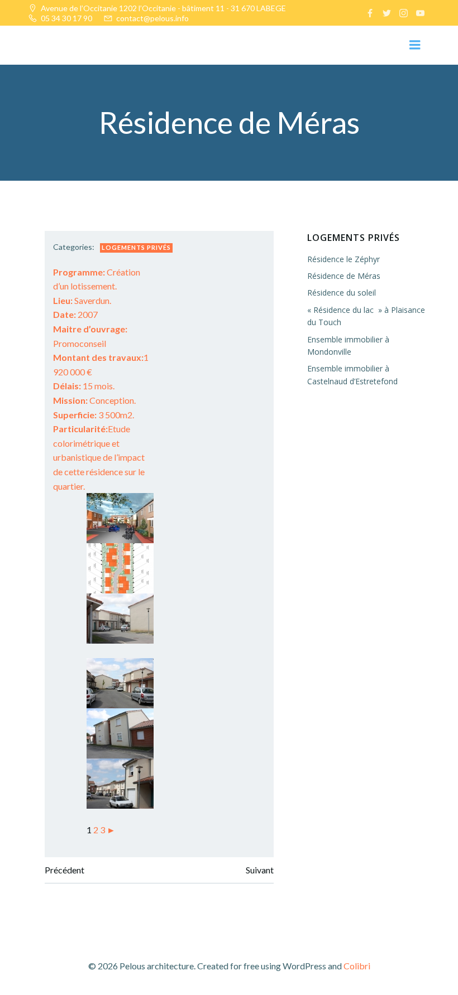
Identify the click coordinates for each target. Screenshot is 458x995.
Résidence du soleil (341, 292)
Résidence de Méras (343, 276)
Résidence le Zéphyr (343, 259)
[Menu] (414, 45)
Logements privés (136, 247)
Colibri (357, 965)
